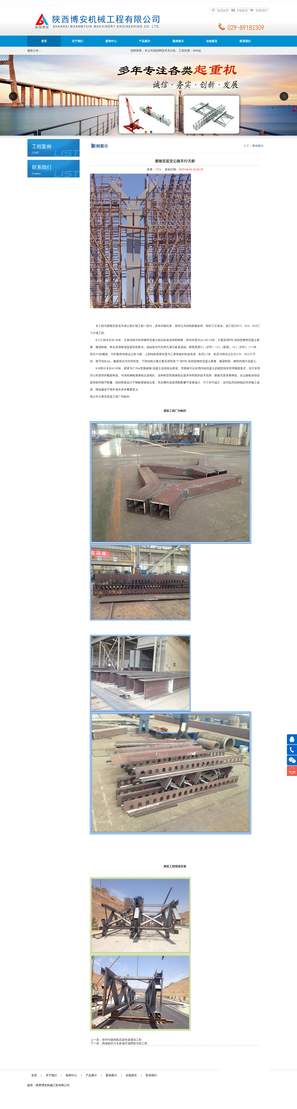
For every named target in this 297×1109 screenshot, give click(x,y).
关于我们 (77, 41)
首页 (44, 41)
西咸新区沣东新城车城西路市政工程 (124, 1043)
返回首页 (223, 10)
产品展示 (144, 41)
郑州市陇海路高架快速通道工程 (122, 1039)
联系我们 (261, 10)
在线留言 (242, 10)
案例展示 (178, 41)
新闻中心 (111, 41)
